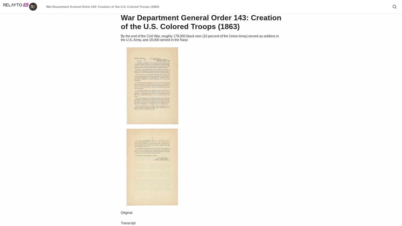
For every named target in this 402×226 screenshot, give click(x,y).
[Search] (394, 7)
